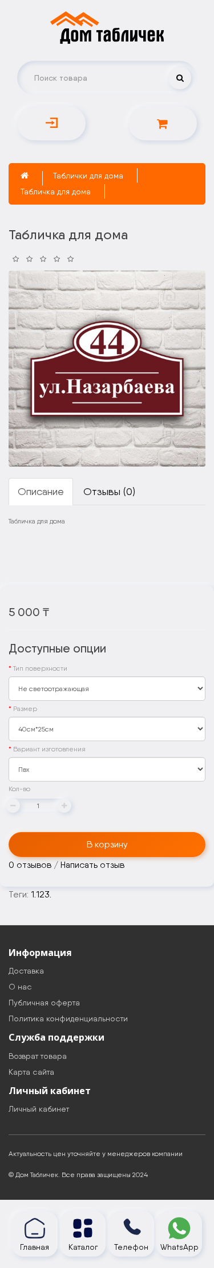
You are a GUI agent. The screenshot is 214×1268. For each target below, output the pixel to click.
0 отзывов (30, 864)
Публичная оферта (44, 1002)
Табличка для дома (56, 191)
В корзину (107, 844)
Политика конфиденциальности (68, 1018)
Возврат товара (38, 1056)
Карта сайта (31, 1071)
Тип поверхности (40, 668)
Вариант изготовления (49, 749)
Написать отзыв (92, 864)
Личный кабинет (39, 1108)
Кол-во (19, 789)
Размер (25, 709)
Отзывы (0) (109, 491)
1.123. (41, 894)
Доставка (26, 970)
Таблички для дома (88, 175)
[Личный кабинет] (52, 123)
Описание (41, 491)
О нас (20, 986)
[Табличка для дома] (107, 369)
